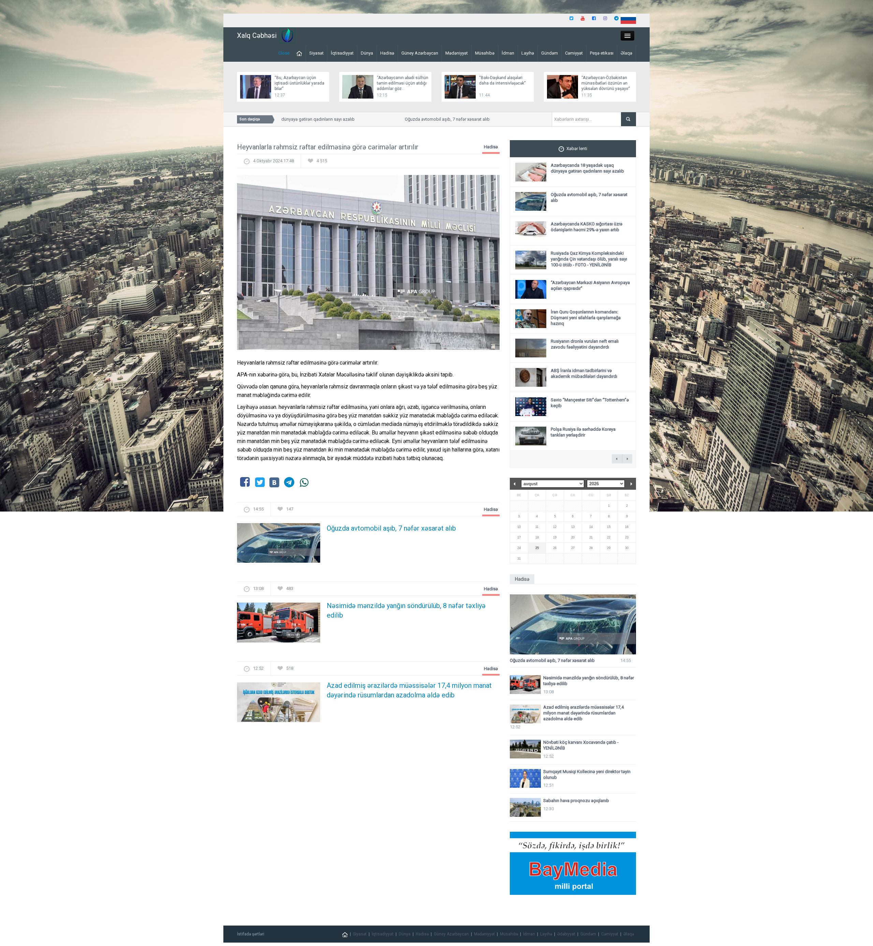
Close (284, 53)
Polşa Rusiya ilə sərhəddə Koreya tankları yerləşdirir (583, 432)
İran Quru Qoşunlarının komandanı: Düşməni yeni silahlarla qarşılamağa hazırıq (586, 317)
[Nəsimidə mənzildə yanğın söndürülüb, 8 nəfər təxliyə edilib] (278, 624)
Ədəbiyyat (566, 934)
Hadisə (387, 53)
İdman (508, 53)
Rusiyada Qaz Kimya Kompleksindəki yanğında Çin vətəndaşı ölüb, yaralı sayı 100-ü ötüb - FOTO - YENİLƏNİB (589, 259)
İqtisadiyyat (342, 53)
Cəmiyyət (574, 53)
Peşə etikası (601, 53)
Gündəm (549, 53)
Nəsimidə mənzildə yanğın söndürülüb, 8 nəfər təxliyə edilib (406, 610)
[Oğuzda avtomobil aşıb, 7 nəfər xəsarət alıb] (278, 545)
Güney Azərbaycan (419, 53)
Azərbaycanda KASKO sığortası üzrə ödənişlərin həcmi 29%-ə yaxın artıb (586, 226)
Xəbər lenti (576, 148)
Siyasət (316, 53)
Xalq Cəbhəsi (257, 35)
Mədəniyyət (456, 53)
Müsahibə (484, 53)
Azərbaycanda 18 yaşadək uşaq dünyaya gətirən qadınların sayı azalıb (587, 168)
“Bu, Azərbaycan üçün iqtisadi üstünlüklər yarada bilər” (299, 83)
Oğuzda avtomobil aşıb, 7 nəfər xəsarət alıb (424, 119)
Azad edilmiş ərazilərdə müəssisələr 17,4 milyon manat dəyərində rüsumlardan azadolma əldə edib (409, 690)
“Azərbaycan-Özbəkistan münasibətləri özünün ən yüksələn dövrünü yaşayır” (605, 83)
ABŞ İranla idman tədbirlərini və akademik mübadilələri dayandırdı (584, 373)
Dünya (367, 53)
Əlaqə (626, 53)
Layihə (527, 53)
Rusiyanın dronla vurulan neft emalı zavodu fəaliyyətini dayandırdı (585, 344)
